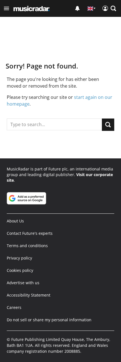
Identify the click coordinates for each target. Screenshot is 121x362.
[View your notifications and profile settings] (77, 8)
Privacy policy (19, 258)
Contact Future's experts (30, 233)
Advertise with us (23, 282)
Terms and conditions (27, 245)
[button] (6, 8)
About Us (15, 221)
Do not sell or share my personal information (49, 319)
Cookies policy (20, 270)
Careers (14, 307)
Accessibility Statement (28, 295)
